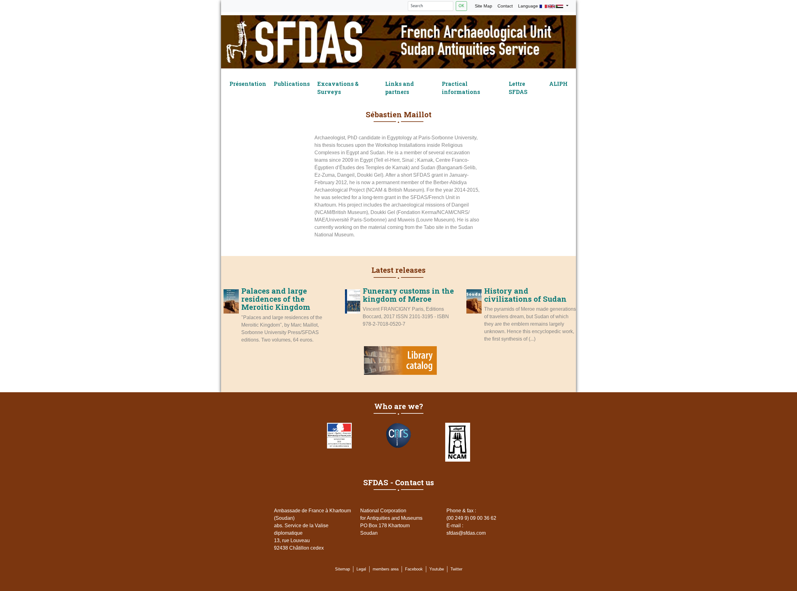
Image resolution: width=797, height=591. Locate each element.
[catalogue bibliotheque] (400, 362)
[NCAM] (458, 442)
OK (461, 5)
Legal (361, 569)
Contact (505, 5)
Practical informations (461, 87)
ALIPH (558, 83)
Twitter (456, 569)
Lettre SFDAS (518, 87)
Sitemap (342, 569)
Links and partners (399, 87)
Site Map (483, 5)
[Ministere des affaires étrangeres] (339, 436)
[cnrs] (398, 435)
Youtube (436, 569)
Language (528, 5)
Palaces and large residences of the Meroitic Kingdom (275, 299)
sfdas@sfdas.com (466, 533)
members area (385, 569)
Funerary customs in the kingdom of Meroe (408, 295)
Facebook (414, 569)
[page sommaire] (398, 42)
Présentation (247, 83)
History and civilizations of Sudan (525, 295)
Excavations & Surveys (338, 87)
